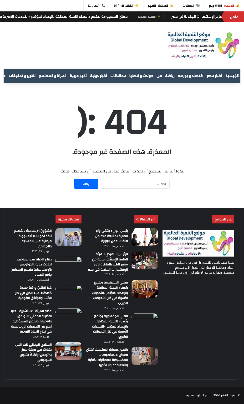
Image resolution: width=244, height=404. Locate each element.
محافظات (118, 76)
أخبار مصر (214, 76)
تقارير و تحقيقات (22, 76)
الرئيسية (232, 76)
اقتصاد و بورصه (190, 76)
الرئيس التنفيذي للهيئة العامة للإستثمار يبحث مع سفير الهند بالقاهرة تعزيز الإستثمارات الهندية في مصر (108, 262)
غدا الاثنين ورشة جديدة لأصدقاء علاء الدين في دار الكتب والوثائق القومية (33, 293)
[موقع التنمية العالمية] (203, 45)
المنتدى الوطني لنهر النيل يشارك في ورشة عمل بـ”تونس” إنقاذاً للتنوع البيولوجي (33, 352)
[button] (155, 44)
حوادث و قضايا (141, 76)
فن (159, 76)
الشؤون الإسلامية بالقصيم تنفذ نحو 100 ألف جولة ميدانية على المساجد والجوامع (33, 238)
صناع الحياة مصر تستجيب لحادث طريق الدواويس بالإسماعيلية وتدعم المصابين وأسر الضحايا (31, 267)
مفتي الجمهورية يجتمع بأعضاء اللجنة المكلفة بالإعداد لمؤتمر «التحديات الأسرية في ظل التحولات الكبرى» (110, 292)
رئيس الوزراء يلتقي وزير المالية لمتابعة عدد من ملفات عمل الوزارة (111, 236)
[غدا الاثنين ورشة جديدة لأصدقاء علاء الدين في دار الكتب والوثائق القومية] (68, 294)
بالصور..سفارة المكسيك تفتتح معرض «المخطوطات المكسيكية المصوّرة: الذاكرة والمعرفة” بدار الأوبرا (107, 357)
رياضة (169, 76)
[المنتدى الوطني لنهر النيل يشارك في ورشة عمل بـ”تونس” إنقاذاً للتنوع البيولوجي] (68, 351)
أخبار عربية (78, 76)
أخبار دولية (98, 76)
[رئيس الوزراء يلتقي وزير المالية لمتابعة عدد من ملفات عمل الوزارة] (145, 237)
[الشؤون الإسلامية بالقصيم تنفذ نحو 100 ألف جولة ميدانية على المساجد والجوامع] (68, 237)
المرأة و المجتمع (52, 76)
